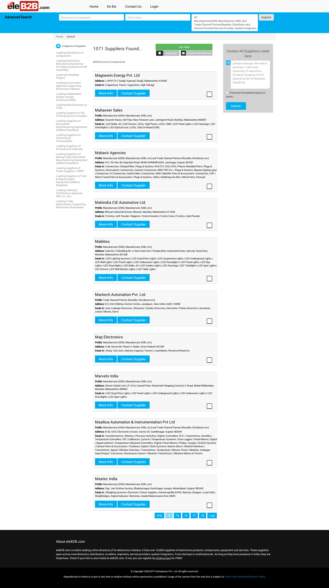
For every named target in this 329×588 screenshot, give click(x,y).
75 (177, 515)
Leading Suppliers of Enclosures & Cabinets (69, 147)
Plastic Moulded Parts (190, 166)
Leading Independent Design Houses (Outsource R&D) (68, 97)
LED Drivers (129, 124)
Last (212, 515)
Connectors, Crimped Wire (120, 166)
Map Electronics (109, 336)
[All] (224, 17)
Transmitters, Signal (106, 450)
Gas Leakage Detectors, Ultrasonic (125, 308)
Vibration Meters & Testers (188, 453)
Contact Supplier (133, 93)
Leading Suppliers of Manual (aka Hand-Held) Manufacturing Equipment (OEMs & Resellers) (71, 158)
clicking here (163, 558)
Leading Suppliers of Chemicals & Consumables (68, 138)
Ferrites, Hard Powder (188, 216)
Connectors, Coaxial (131, 170)
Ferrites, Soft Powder (117, 216)
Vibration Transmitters (159, 453)
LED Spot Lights (207, 265)
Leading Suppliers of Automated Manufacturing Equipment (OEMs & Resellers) (71, 125)
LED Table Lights (146, 269)
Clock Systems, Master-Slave (166, 446)
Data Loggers (185, 439)
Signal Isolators (104, 443)
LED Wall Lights (103, 262)
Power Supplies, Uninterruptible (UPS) (160, 492)
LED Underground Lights (198, 258)
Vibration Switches (129, 450)
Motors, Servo (111, 311)
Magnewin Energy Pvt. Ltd (117, 75)
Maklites (102, 241)
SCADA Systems (207, 443)
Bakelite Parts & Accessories (178, 173)
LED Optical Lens (119, 127)
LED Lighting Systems (118, 258)
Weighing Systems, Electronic (122, 492)
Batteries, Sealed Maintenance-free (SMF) (153, 496)
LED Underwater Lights (147, 262)
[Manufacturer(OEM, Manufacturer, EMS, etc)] (224, 21)
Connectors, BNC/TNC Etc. (158, 170)
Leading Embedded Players (67, 76)
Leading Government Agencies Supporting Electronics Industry (68, 86)
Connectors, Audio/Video (126, 173)
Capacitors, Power (116, 85)
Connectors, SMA (151, 173)
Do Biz (111, 6)
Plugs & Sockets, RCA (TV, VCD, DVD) (156, 166)
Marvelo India (106, 375)
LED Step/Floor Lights (144, 258)
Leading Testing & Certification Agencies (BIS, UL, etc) (69, 193)
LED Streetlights (113, 265)
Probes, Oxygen (187, 443)
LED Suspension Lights (170, 258)
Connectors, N (104, 173)
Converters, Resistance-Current (128, 453)
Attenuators (112, 170)
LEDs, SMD (165, 124)
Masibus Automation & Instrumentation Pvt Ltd (135, 421)
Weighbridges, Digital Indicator (111, 496)
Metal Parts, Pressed (193, 177)
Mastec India (106, 478)
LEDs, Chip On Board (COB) (144, 127)
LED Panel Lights (123, 262)
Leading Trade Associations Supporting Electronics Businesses (71, 204)
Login (154, 6)
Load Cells (208, 492)
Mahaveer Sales (108, 110)
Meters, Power (180, 450)
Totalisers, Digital (138, 446)
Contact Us (133, 6)
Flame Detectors (188, 308)
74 (169, 515)
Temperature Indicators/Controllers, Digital (138, 443)
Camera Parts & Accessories (111, 446)
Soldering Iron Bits (170, 177)
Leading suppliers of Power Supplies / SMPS (70, 169)
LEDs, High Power (147, 124)
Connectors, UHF (205, 173)
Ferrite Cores (168, 216)
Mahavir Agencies (110, 152)
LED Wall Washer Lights (123, 269)
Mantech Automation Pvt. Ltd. (120, 294)
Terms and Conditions (236, 576)
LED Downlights (170, 262)
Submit (266, 17)
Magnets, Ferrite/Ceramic (145, 216)
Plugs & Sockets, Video (146, 177)
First (159, 515)
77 (194, 515)
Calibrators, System (139, 439)
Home (93, 6)
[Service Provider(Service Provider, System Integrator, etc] (224, 28)
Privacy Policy (257, 576)
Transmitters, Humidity (198, 435)
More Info (106, 93)
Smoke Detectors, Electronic (161, 308)
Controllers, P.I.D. (175, 435)
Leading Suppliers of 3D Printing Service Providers (71, 114)
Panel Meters (170, 443)
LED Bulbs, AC (113, 124)
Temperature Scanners (163, 439)
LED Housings (201, 124)
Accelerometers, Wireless (120, 435)
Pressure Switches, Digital (150, 435)
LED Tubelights (188, 265)
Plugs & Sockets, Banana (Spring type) (196, 170)
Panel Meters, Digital (205, 439)
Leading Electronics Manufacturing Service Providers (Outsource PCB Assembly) (71, 65)
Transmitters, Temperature (155, 450)
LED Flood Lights (182, 124)
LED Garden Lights (151, 265)
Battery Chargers (192, 492)
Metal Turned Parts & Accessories (113, 177)
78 (202, 515)
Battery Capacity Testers (139, 350)
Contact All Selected (199, 53)
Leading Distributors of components (70, 54)
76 (185, 515)
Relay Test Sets (115, 350)
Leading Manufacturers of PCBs (71, 106)
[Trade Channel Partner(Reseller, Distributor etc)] (224, 24)
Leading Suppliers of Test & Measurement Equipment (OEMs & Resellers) (71, 180)
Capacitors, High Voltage (141, 85)
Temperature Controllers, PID (110, 439)
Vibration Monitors (194, 446)
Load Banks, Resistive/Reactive (172, 350)
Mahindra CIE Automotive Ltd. (120, 202)
